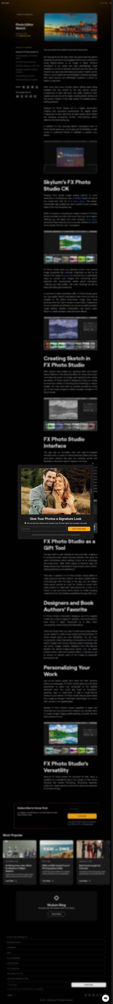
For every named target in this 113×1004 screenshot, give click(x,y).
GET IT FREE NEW (79, 529)
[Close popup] (93, 463)
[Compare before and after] (51, 491)
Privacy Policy (75, 535)
